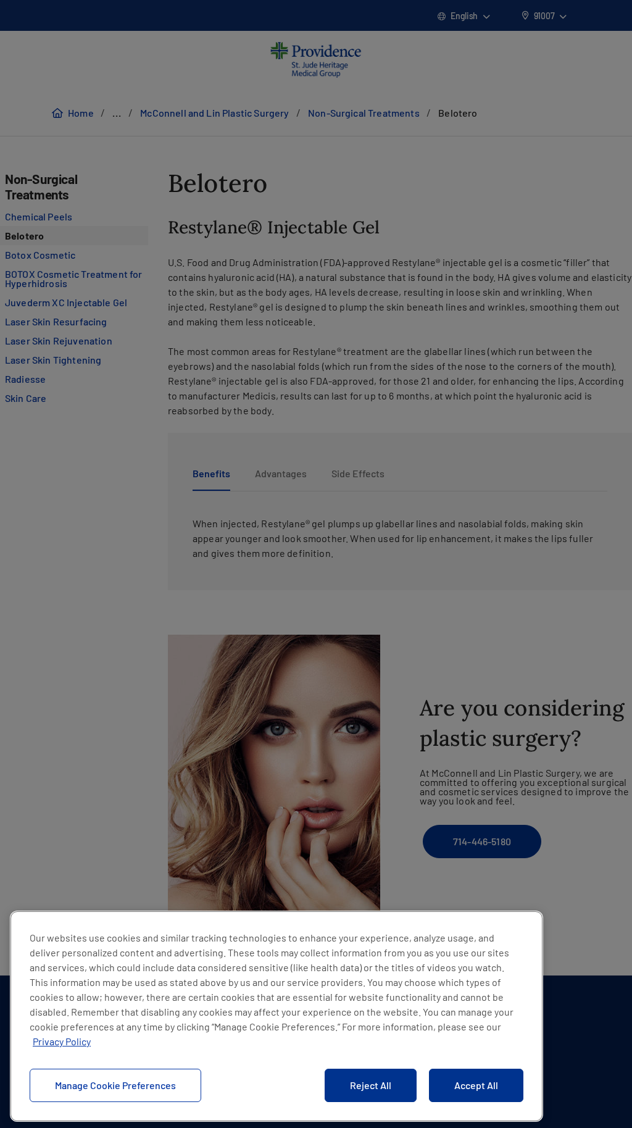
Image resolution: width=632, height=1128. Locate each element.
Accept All (476, 1085)
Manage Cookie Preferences (115, 1085)
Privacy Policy (62, 1041)
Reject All (370, 1085)
